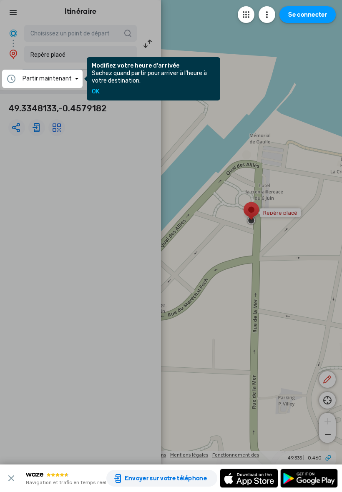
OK (96, 91)
